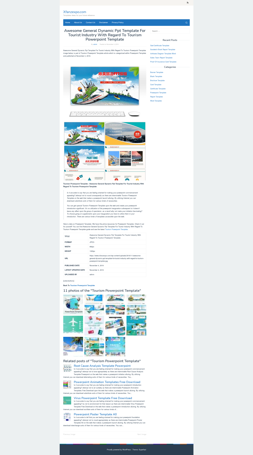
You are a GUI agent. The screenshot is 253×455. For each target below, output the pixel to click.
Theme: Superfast (139, 449)
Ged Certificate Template (159, 45)
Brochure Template (157, 80)
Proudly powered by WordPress (119, 449)
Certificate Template (158, 88)
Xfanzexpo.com (74, 12)
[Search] (186, 22)
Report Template (156, 96)
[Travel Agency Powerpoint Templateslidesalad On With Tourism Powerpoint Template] (94, 347)
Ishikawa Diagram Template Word (163, 53)
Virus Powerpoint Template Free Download (103, 398)
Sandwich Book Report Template (162, 49)
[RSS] (188, 3)
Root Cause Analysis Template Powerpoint (102, 366)
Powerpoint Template (158, 92)
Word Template (156, 100)
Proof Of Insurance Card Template (163, 61)
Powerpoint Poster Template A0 (95, 414)
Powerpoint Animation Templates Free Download (107, 382)
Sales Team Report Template (161, 57)
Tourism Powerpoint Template (116, 229)
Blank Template (156, 76)
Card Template (155, 84)
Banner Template (156, 72)
